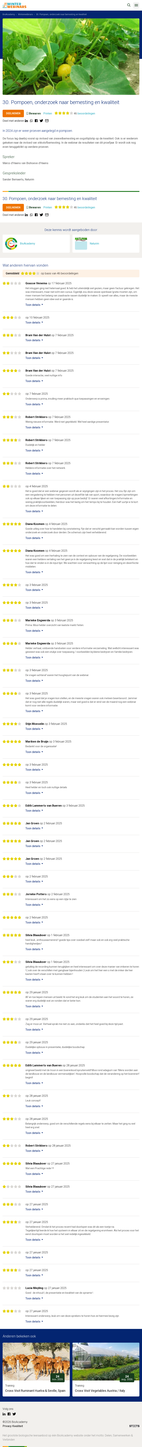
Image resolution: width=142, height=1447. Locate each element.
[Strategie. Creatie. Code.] (134, 1426)
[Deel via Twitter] (41, 121)
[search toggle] (128, 5)
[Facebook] (9, 1414)
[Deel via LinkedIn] (26, 121)
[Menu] (136, 5)
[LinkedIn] (4, 1414)
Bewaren (35, 113)
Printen (47, 113)
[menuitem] (9, 14)
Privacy (7, 1426)
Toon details (32, 304)
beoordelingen (86, 113)
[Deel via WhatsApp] (31, 121)
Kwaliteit (17, 1426)
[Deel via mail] (46, 121)
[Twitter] (14, 1414)
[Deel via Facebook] (36, 121)
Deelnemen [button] (13, 113)
